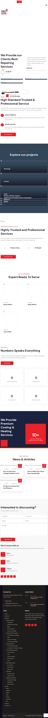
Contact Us (7, 705)
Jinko (7, 695)
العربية (20, 1)
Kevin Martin (8, 304)
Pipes (8, 626)
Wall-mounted (10, 652)
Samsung (7, 169)
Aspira (7, 692)
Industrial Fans (10, 675)
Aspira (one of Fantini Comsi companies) (17, 198)
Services (7, 703)
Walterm (8, 690)
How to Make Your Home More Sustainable (35, 472)
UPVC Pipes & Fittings (12, 646)
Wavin (6, 201)
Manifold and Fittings (12, 624)
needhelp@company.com (11, 603)
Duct (8, 654)
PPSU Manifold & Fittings (13, 635)
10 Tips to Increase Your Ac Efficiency (11, 487)
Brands (6, 686)
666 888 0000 (8, 601)
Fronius (6, 181)
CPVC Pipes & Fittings (12, 641)
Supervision (10, 682)
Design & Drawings (11, 680)
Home (6, 614)
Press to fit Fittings (11, 631)
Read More (15, 476)
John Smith (7, 332)
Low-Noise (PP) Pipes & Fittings (14, 648)
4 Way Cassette (11, 656)
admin (7, 469)
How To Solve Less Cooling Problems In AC (11, 472)
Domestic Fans (10, 673)
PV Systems (10, 665)
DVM (8, 660)
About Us (7, 616)
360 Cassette (10, 658)
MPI (7, 701)
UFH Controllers (11, 628)
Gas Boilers (10, 622)
